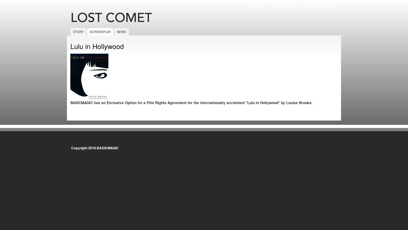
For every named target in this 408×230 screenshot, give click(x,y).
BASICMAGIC (108, 147)
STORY (78, 31)
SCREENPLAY (100, 31)
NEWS (121, 31)
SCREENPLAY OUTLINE (318, 4)
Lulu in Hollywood (283, 4)
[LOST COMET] (118, 17)
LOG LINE (257, 4)
